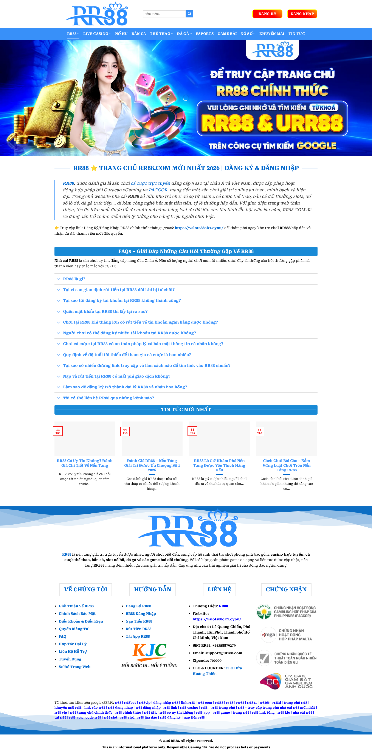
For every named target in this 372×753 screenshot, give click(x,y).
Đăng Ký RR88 (138, 606)
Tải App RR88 (138, 636)
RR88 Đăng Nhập (141, 614)
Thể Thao (160, 34)
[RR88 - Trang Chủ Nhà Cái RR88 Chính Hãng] (95, 13)
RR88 (71, 34)
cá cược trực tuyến (150, 183)
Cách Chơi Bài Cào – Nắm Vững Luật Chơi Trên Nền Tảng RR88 (287, 465)
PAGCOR (158, 189)
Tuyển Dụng (70, 659)
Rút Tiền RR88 (138, 629)
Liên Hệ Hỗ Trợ (73, 651)
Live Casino (95, 34)
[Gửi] (189, 14)
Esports (205, 34)
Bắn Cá (139, 34)
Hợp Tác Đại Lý (73, 644)
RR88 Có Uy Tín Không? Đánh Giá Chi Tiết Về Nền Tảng (85, 463)
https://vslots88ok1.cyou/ (199, 228)
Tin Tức (296, 34)
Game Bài (227, 34)
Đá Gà (183, 34)
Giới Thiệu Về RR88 (76, 606)
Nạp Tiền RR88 (139, 621)
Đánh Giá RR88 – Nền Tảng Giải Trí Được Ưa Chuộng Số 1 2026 (152, 465)
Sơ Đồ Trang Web (74, 667)
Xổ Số (247, 34)
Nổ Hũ (121, 34)
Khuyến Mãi (272, 34)
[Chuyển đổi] (58, 279)
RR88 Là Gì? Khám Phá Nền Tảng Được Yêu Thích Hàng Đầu (219, 465)
